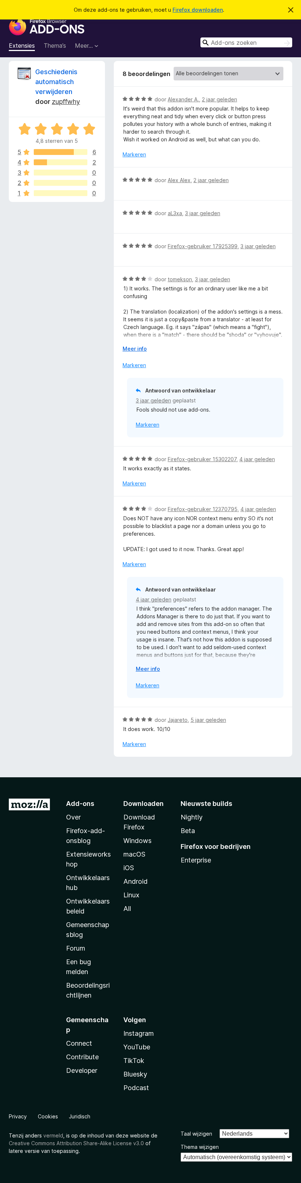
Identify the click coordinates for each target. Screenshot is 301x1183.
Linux (131, 895)
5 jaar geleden (208, 720)
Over (73, 817)
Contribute (82, 1057)
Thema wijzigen (200, 1147)
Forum (75, 948)
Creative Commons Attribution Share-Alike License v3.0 (76, 1143)
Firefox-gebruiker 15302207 (202, 459)
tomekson (180, 279)
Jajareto (178, 720)
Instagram (138, 1033)
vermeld (53, 1135)
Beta (188, 831)
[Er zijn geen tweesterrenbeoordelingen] (60, 183)
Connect (79, 1043)
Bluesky (135, 1074)
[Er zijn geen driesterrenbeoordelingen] (60, 173)
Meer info (135, 349)
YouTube (136, 1047)
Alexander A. (183, 99)
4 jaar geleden (257, 459)
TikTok (133, 1060)
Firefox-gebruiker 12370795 (202, 509)
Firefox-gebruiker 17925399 (202, 246)
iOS (128, 868)
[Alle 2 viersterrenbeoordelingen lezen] (60, 162)
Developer (81, 1070)
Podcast (136, 1088)
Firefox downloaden (198, 10)
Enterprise (196, 860)
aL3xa (175, 213)
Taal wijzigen (196, 1133)
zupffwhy (66, 101)
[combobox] (246, 42)
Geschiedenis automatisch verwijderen (56, 81)
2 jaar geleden (219, 99)
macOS (134, 854)
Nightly (192, 817)
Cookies (48, 1116)
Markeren (134, 154)
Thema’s (55, 45)
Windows (137, 840)
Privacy (18, 1116)
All (127, 908)
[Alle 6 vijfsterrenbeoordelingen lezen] (60, 152)
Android (135, 881)
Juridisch (79, 1116)
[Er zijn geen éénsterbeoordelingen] (60, 193)
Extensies (22, 45)
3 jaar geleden (202, 213)
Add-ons (80, 803)
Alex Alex (179, 180)
